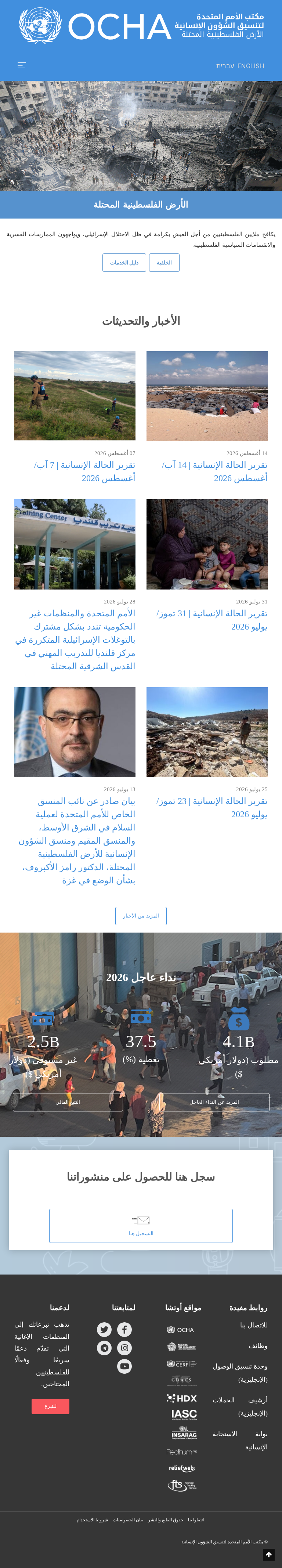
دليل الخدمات (124, 263)
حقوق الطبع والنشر (165, 1519)
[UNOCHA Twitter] (104, 1329)
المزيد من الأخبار (141, 916)
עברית (225, 66)
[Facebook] (124, 1329)
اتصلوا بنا (196, 1519)
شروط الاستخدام (92, 1519)
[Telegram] (104, 1348)
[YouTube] (124, 1366)
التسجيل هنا (141, 1233)
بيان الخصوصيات (128, 1519)
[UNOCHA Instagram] (124, 1348)
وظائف (258, 1345)
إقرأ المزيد (207, 396)
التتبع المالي (67, 1102)
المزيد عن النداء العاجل (214, 1102)
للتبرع (50, 1406)
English (251, 66)
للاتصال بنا (254, 1325)
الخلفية (164, 263)
